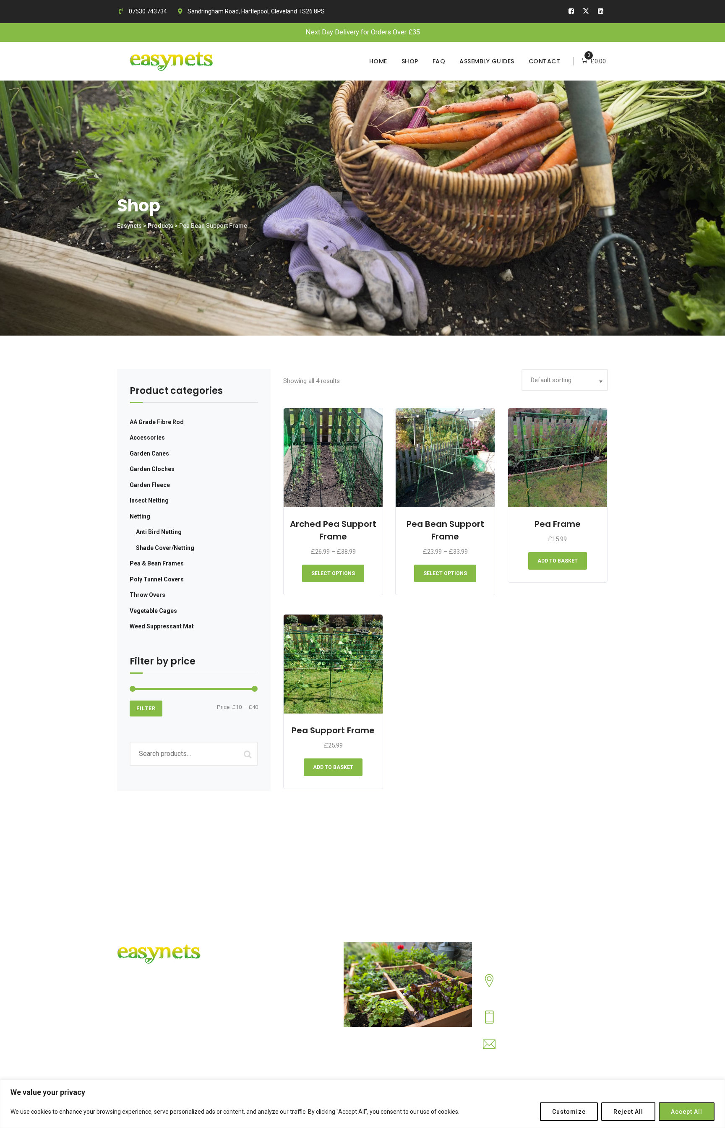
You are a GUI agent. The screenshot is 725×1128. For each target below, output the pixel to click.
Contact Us (276, 990)
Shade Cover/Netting (165, 547)
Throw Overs (147, 594)
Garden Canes (149, 453)
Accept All (686, 1111)
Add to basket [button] (557, 561)
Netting (140, 516)
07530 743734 (147, 11)
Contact (545, 61)
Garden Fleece (150, 485)
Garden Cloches (152, 469)
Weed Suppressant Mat (162, 626)
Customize (569, 1111)
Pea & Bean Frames (157, 563)
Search (247, 753)
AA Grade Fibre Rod (157, 422)
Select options (333, 573)
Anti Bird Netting (159, 532)
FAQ (439, 61)
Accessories (147, 437)
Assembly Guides (486, 61)
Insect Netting (149, 500)
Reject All (628, 1111)
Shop (410, 61)
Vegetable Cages (153, 610)
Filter (146, 708)
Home (378, 61)
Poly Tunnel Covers (157, 579)
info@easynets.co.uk (531, 1050)
